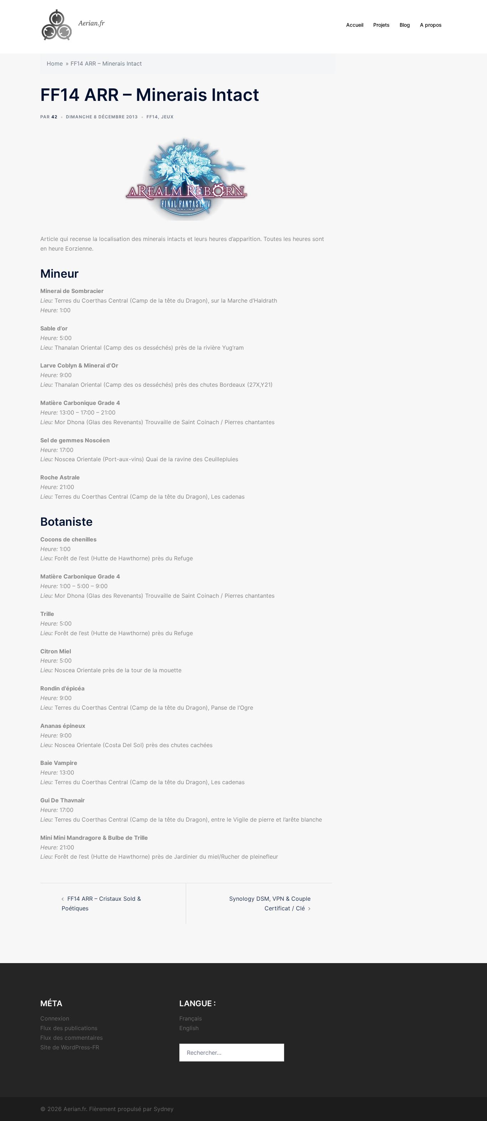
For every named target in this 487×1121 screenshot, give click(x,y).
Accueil (354, 25)
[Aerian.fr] (82, 24)
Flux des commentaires (71, 1037)
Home (55, 63)
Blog (405, 25)
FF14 (152, 116)
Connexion (54, 1018)
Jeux (167, 116)
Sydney (164, 1108)
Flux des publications (68, 1028)
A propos (431, 25)
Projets (381, 25)
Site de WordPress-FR (69, 1047)
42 (54, 116)
